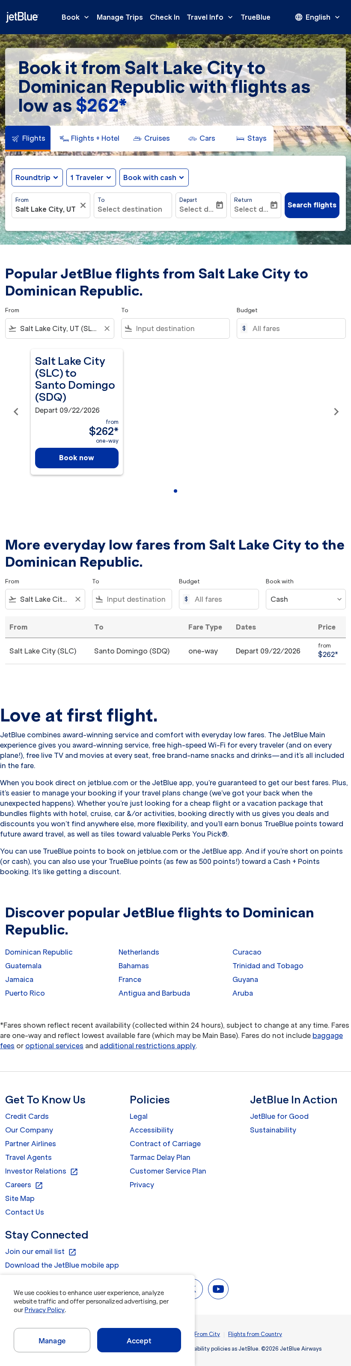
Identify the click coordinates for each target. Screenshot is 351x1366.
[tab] (28, 138)
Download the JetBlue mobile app (62, 1265)
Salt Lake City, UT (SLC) (46, 209)
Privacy (142, 1184)
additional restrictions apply (148, 1045)
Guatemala (23, 965)
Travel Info (211, 17)
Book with (280, 581)
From (22, 200)
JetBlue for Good (279, 1116)
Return (243, 200)
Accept (139, 1340)
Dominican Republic (39, 952)
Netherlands (139, 952)
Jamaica (19, 979)
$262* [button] (101, 105)
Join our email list (41, 1252)
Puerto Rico (25, 993)
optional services (54, 1045)
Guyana (245, 979)
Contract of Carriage (165, 1143)
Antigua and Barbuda (154, 993)
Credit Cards (27, 1116)
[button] (91, 177)
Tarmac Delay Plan (160, 1157)
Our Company (29, 1130)
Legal (139, 1116)
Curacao (247, 952)
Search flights (312, 205)
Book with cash (149, 177)
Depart (188, 200)
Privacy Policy (44, 1310)
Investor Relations (41, 1171)
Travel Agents (28, 1157)
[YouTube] (218, 1289)
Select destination (130, 209)
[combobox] (59, 328)
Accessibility (151, 1130)
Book (76, 17)
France (130, 979)
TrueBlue (256, 17)
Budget (247, 310)
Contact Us (24, 1212)
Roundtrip (33, 177)
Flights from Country (255, 1334)
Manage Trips (120, 17)
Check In (165, 17)
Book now (76, 457)
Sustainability (273, 1130)
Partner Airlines (30, 1143)
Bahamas (134, 965)
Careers (24, 1185)
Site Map (20, 1198)
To (101, 200)
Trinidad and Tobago (267, 965)
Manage (52, 1340)
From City (207, 1334)
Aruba (242, 993)
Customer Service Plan (168, 1171)
